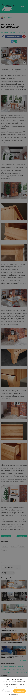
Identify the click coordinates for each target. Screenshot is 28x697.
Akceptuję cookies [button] (19, 691)
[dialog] (14, 348)
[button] (14, 694)
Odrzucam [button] (7, 691)
